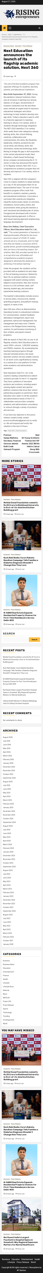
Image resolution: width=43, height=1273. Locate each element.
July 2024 (6, 830)
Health (5, 979)
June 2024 (7, 833)
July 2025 (6, 785)
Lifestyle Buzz (8, 987)
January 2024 (8, 852)
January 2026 (8, 763)
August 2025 (8, 782)
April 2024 (7, 841)
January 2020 (8, 944)
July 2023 (6, 874)
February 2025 (8, 804)
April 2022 (7, 929)
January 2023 (8, 896)
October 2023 (8, 863)
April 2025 (7, 796)
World (5, 1024)
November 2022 (9, 904)
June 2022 (7, 922)
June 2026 (7, 745)
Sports (5, 1009)
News (5, 994)
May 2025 (6, 793)
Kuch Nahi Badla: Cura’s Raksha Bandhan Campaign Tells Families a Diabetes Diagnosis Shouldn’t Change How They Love (21, 561)
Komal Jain (20, 514)
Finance (6, 975)
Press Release (27, 46)
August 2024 (8, 826)
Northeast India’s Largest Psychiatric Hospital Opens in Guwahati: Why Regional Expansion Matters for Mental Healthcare (20, 692)
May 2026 (6, 748)
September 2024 (9, 822)
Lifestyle (6, 983)
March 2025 (7, 800)
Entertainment (8, 972)
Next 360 (11, 431)
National (6, 990)
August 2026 (8, 737)
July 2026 (6, 741)
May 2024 (6, 837)
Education (18, 46)
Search (9, 633)
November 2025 (9, 770)
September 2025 (9, 778)
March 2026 (7, 756)
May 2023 (6, 881)
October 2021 (8, 941)
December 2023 (9, 855)
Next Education (21, 431)
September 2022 (9, 911)
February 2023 (8, 892)
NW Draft (6, 998)
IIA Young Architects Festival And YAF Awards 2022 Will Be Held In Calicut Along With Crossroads (30, 443)
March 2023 (7, 889)
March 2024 (7, 844)
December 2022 (9, 900)
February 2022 (8, 937)
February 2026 (8, 759)
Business (7, 499)
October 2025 (8, 774)
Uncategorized (8, 1020)
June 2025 (7, 789)
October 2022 (8, 907)
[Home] (4, 28)
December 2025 (9, 767)
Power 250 (7, 1001)
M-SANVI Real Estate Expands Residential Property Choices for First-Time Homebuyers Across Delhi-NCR (20, 616)
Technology (7, 1012)
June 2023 (7, 878)
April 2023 (7, 885)
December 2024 (9, 811)
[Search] (39, 28)
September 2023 (9, 867)
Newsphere (34, 1267)
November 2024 (9, 815)
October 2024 (8, 819)
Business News (9, 46)
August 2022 (8, 915)
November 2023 (9, 859)
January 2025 (8, 807)
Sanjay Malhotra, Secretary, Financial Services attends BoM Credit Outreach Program (12, 442)
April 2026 (7, 752)
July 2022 (6, 918)
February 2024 (8, 848)
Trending (6, 1016)
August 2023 (8, 870)
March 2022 (7, 933)
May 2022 (6, 926)
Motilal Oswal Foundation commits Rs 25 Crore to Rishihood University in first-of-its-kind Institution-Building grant (21, 506)
